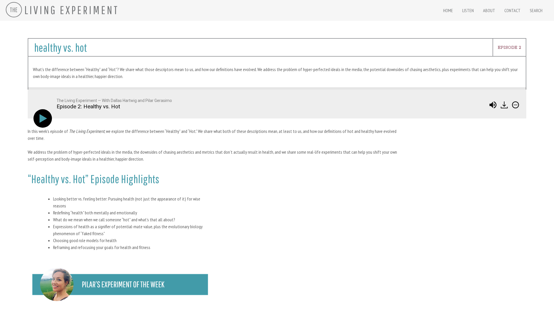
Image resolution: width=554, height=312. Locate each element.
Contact (512, 10)
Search (536, 10)
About (489, 10)
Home (448, 10)
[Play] (44, 118)
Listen (468, 10)
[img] (515, 104)
